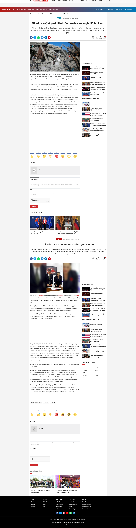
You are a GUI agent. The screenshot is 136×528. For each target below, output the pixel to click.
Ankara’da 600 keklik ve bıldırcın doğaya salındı (40, 491)
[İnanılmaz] (69, 153)
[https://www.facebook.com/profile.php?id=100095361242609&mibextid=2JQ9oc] (57, 513)
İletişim (65, 519)
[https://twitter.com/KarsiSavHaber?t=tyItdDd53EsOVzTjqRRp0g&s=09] (60, 513)
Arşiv (70, 506)
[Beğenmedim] (50, 153)
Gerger (96, 370)
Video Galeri (99, 9)
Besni (96, 367)
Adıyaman (61, 295)
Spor (44, 506)
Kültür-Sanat (46, 501)
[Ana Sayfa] (30, 14)
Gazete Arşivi (72, 509)
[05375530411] (70, 513)
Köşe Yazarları (59, 504)
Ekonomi (45, 499)
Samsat (85, 375)
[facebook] (31, 37)
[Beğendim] (32, 153)
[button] (15, 9)
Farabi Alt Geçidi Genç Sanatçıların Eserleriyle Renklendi (67, 491)
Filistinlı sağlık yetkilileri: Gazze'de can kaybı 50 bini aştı (55, 13)
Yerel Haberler (72, 501)
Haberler (34, 13)
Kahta (96, 373)
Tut (83, 378)
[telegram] (42, 37)
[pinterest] (49, 37)
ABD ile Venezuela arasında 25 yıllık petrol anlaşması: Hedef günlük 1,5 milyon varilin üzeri (67, 233)
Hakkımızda (56, 519)
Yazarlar (120, 9)
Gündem (33, 501)
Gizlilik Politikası (81, 519)
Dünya (39, 13)
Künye (61, 519)
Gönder (34, 206)
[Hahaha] (63, 153)
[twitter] (34, 37)
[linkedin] (45, 37)
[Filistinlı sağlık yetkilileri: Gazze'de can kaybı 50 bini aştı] (55, 56)
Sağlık (44, 504)
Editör (41, 170)
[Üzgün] (75, 153)
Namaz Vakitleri (86, 509)
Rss (51, 519)
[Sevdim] (44, 153)
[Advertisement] (55, 129)
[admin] (74, 513)
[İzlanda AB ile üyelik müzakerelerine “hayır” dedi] (42, 223)
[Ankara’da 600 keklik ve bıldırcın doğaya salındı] (42, 481)
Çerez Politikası (72, 519)
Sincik (96, 375)
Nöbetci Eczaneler (86, 506)
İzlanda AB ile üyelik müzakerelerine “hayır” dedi (41, 232)
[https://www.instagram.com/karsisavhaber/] (64, 513)
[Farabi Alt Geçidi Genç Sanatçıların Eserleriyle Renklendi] (67, 481)
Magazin (33, 504)
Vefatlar (58, 509)
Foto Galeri (110, 9)
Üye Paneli (129, 9)
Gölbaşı (85, 373)
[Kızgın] (56, 153)
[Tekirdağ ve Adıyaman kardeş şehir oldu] (55, 277)
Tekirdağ (40, 295)
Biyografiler (59, 506)
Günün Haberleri (73, 504)
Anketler (84, 499)
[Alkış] (38, 153)
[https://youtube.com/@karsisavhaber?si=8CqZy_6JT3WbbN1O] (67, 513)
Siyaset (33, 506)
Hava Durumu (85, 501)
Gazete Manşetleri (86, 504)
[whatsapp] (38, 37)
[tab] (34, 179)
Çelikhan (85, 370)
